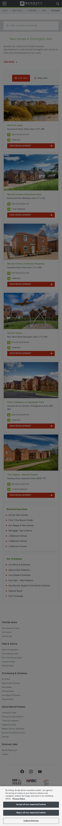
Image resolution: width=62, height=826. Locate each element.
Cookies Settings (31, 821)
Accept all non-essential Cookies (31, 805)
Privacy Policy (19, 799)
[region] (31, 806)
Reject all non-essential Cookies (31, 813)
